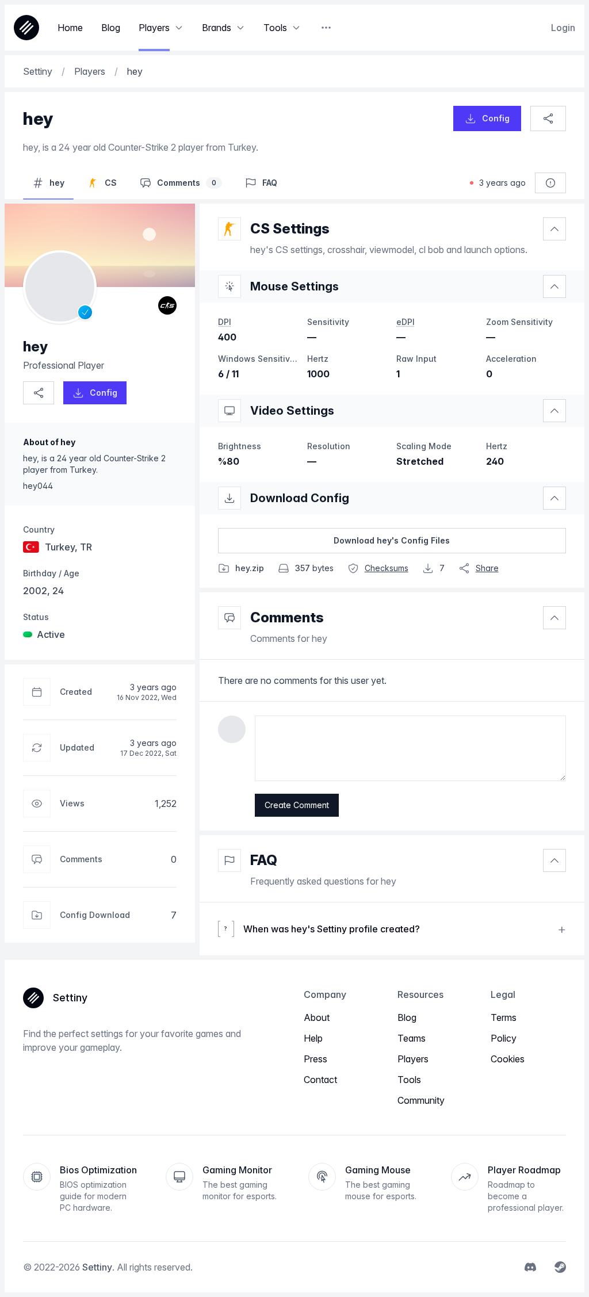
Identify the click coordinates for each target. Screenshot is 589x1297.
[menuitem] (530, 1267)
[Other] (326, 27)
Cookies (508, 1059)
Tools (409, 1079)
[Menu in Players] (178, 27)
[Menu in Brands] (240, 27)
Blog (406, 1017)
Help (313, 1038)
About (317, 1017)
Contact (320, 1079)
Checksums (386, 568)
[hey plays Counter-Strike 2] (167, 305)
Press (315, 1059)
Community (421, 1100)
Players (413, 1059)
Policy (504, 1038)
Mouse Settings (294, 286)
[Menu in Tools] (296, 27)
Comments (287, 617)
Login (563, 27)
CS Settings (290, 228)
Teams (411, 1038)
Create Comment (297, 805)
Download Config (299, 498)
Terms (504, 1017)
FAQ (263, 860)
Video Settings (292, 411)
